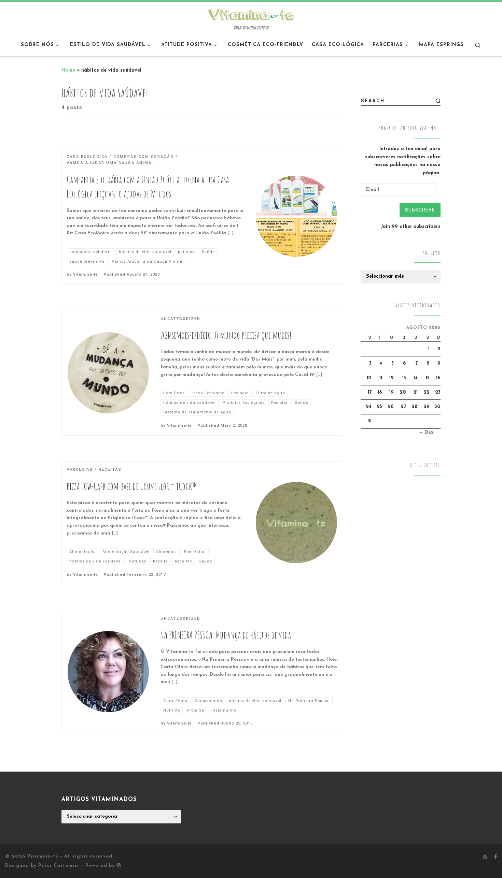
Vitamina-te (85, 274)
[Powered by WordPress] (118, 865)
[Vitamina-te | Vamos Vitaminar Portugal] (251, 13)
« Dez (427, 432)
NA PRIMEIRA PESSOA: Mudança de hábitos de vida (226, 635)
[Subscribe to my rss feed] (485, 857)
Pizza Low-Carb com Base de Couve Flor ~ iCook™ (132, 486)
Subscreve (420, 210)
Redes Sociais (425, 465)
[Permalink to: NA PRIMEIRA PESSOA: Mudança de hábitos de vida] (108, 671)
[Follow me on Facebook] (495, 857)
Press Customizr (59, 865)
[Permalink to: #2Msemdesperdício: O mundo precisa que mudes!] (108, 372)
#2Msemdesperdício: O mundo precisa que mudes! (226, 335)
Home (68, 70)
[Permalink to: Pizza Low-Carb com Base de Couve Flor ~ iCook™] (296, 522)
